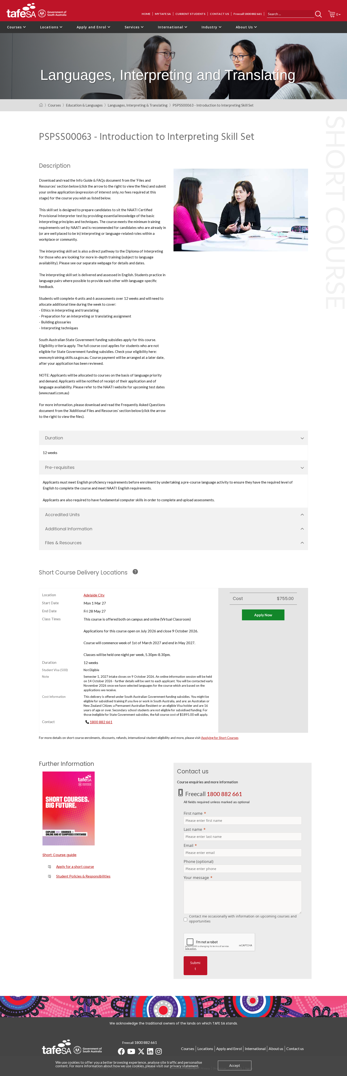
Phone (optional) (198, 861)
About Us (245, 27)
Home (146, 14)
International (171, 27)
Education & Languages (84, 105)
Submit (195, 965)
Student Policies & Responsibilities (83, 876)
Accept (234, 1065)
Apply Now (263, 615)
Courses (15, 27)
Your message (196, 877)
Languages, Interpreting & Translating (138, 105)
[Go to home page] (41, 105)
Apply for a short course (75, 866)
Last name (193, 829)
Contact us (219, 14)
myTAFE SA (163, 14)
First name (193, 813)
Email (188, 845)
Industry (210, 27)
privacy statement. (184, 1066)
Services (133, 27)
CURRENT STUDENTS (190, 14)
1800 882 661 (101, 722)
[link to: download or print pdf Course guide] (71, 809)
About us (276, 1048)
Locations (49, 27)
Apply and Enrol (92, 27)
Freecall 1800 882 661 (247, 14)
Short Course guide (59, 854)
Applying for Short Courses (219, 738)
